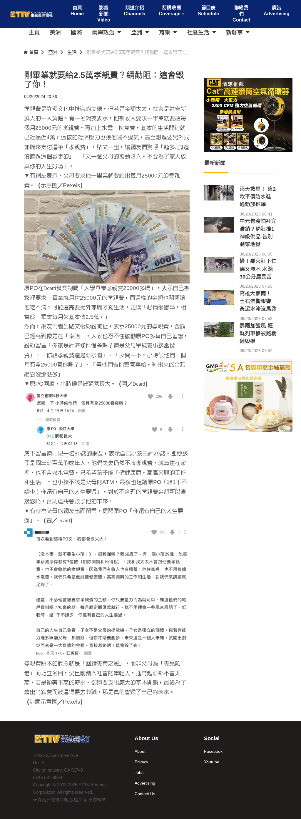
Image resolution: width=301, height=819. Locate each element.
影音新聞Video (103, 13)
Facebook (213, 751)
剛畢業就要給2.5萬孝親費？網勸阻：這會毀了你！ (139, 52)
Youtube (211, 762)
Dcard (50, 288)
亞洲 (53, 52)
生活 (72, 52)
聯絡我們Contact (241, 13)
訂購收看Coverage (170, 10)
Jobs (139, 772)
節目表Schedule (208, 10)
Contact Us (145, 793)
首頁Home (77, 10)
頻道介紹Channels (134, 10)
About (140, 751)
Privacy (141, 762)
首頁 (34, 52)
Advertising (145, 783)
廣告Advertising (277, 10)
